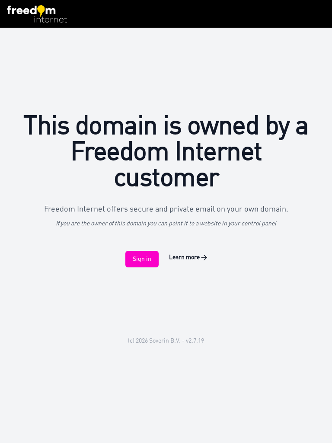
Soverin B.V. (165, 341)
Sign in (142, 259)
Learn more (188, 257)
